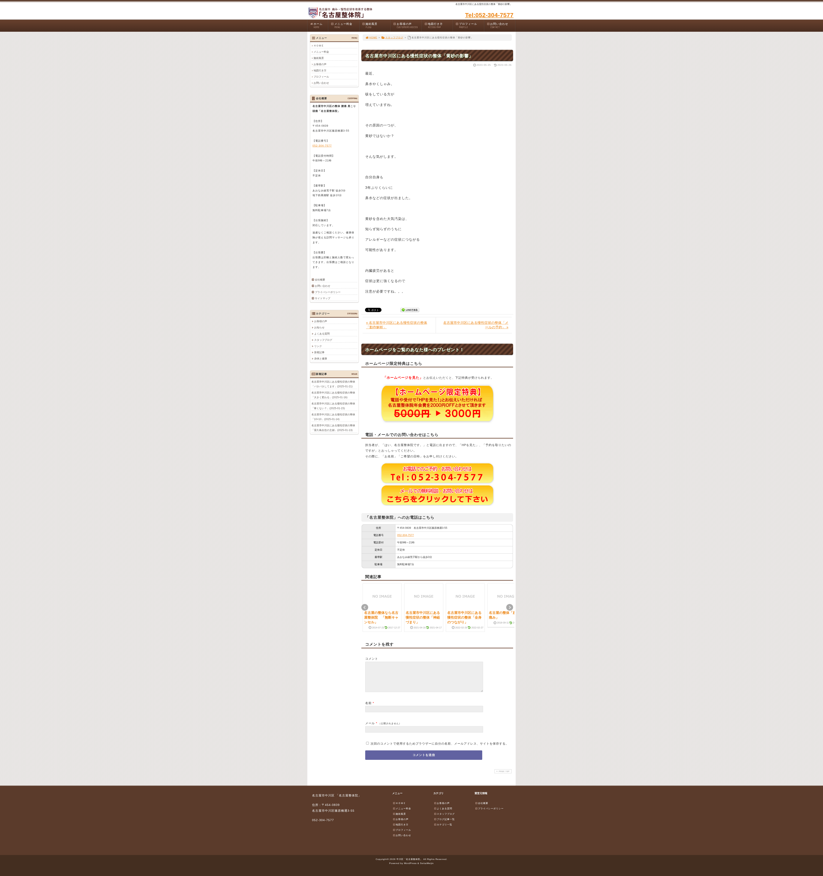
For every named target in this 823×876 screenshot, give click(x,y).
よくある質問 (322, 333)
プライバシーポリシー (328, 292)
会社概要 (320, 279)
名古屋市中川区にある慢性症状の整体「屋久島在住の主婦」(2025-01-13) (333, 428)
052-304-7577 (405, 535)
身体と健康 (320, 358)
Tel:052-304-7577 (489, 15)
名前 (368, 703)
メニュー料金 (343, 25)
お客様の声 (407, 25)
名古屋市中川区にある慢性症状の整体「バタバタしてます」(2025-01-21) (333, 384)
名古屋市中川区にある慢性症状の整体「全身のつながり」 (464, 617)
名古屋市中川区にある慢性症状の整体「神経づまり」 (423, 617)
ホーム (318, 25)
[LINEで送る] (409, 309)
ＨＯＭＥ (319, 45)
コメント (371, 658)
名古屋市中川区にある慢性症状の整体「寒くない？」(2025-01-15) (333, 406)
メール (370, 723)
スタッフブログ (394, 37)
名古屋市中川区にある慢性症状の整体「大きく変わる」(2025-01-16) (333, 395)
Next (509, 607)
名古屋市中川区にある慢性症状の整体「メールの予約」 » (475, 325)
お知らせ (319, 327)
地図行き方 (435, 25)
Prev (364, 607)
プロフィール (468, 25)
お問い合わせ (499, 25)
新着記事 (319, 352)
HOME (373, 37)
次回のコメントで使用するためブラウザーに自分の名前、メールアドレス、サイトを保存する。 (440, 743)
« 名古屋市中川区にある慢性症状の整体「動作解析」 (396, 325)
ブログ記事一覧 (446, 819)
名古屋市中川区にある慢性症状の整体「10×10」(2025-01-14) (333, 417)
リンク (318, 346)
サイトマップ (322, 298)
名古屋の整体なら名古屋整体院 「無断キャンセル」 (381, 617)
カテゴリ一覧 (444, 824)
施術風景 (371, 25)
